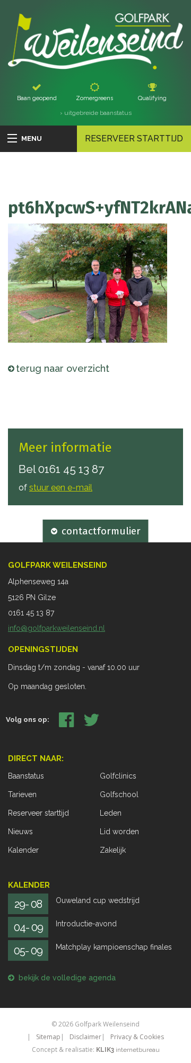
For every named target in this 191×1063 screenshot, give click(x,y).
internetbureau (128, 1049)
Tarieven (22, 794)
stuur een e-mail (60, 488)
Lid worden (119, 831)
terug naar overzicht (62, 368)
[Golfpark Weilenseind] (95, 40)
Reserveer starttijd (134, 138)
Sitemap (48, 1036)
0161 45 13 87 (71, 469)
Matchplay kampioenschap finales (114, 947)
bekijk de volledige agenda (67, 977)
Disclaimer (85, 1036)
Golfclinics (118, 776)
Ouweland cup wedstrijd (98, 900)
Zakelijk (113, 850)
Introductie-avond (86, 923)
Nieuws (20, 831)
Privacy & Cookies (137, 1036)
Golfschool (119, 794)
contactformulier (101, 531)
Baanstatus (26, 776)
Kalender (23, 850)
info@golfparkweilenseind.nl (56, 628)
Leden (110, 813)
